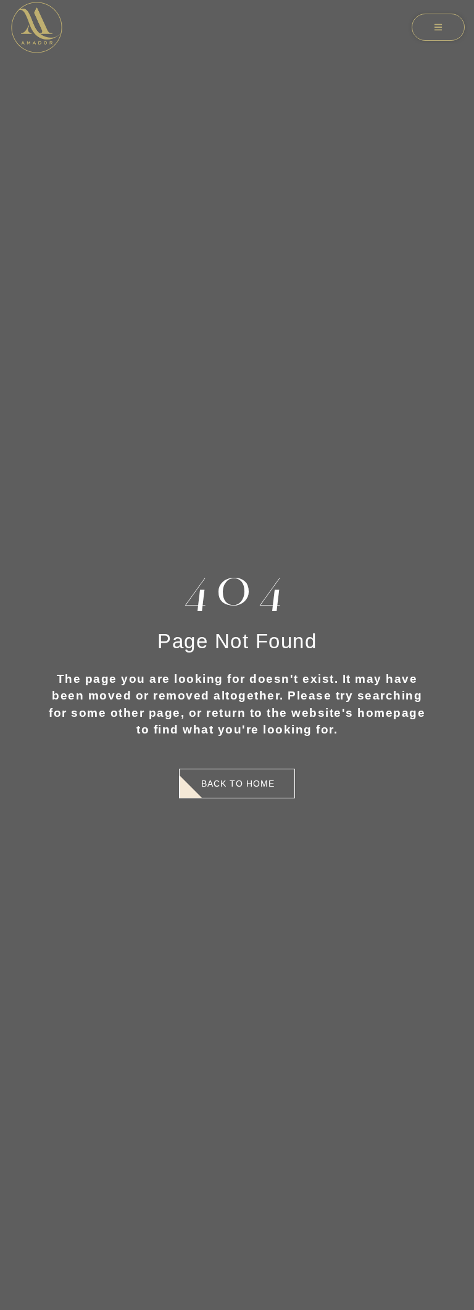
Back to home (238, 783)
